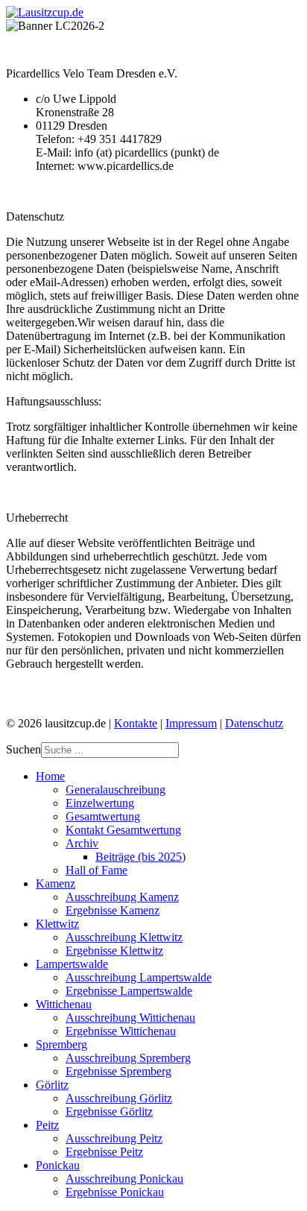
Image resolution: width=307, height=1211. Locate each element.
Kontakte (135, 723)
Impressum (191, 723)
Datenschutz (254, 723)
